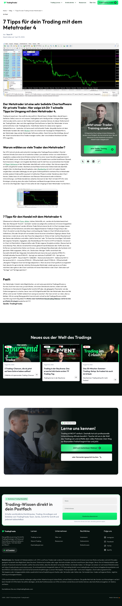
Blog (10, 11)
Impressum (84, 537)
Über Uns (93, 2)
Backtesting (42, 169)
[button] (56, 2)
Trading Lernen (55, 2)
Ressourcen (82, 2)
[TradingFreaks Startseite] (9, 531)
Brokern (27, 131)
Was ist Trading (36, 541)
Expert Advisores (12, 164)
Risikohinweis (84, 545)
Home (5, 11)
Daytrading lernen (37, 545)
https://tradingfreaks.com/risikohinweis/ (18, 567)
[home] (11, 2)
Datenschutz (84, 541)
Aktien (27, 221)
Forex (22, 221)
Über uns (58, 537)
